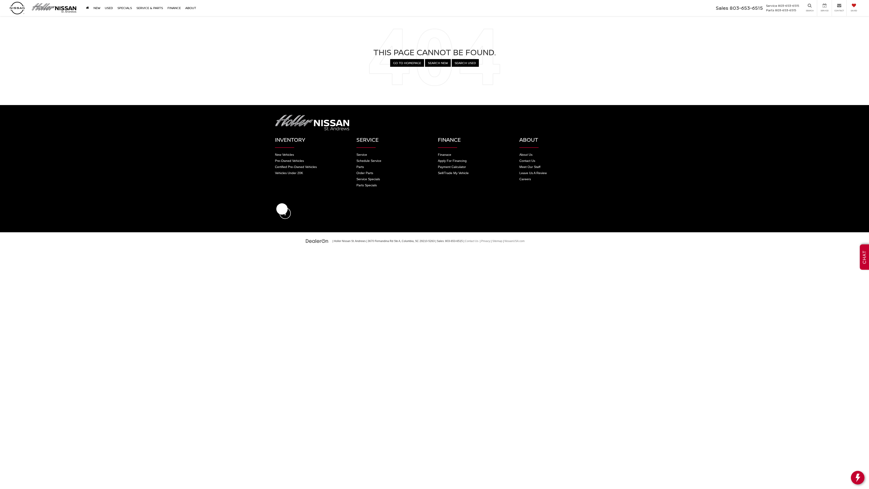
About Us (525, 154)
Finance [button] (174, 8)
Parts (360, 167)
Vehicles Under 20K (289, 173)
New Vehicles (284, 154)
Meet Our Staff (529, 167)
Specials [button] (124, 8)
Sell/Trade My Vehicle (453, 173)
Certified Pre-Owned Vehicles (296, 167)
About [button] (190, 8)
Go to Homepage (407, 63)
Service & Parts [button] (149, 8)
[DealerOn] (317, 241)
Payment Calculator (452, 167)
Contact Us (527, 161)
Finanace (444, 154)
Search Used (465, 63)
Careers (525, 179)
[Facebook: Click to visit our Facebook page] (282, 209)
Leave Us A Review (533, 173)
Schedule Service (368, 161)
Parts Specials (366, 185)
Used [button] (109, 8)
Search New (438, 63)
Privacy (485, 241)
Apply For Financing (452, 161)
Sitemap (497, 241)
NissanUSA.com (514, 241)
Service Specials (368, 179)
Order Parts (364, 173)
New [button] (96, 8)
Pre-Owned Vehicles (289, 161)
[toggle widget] (857, 477)
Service (361, 154)
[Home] (87, 8)
